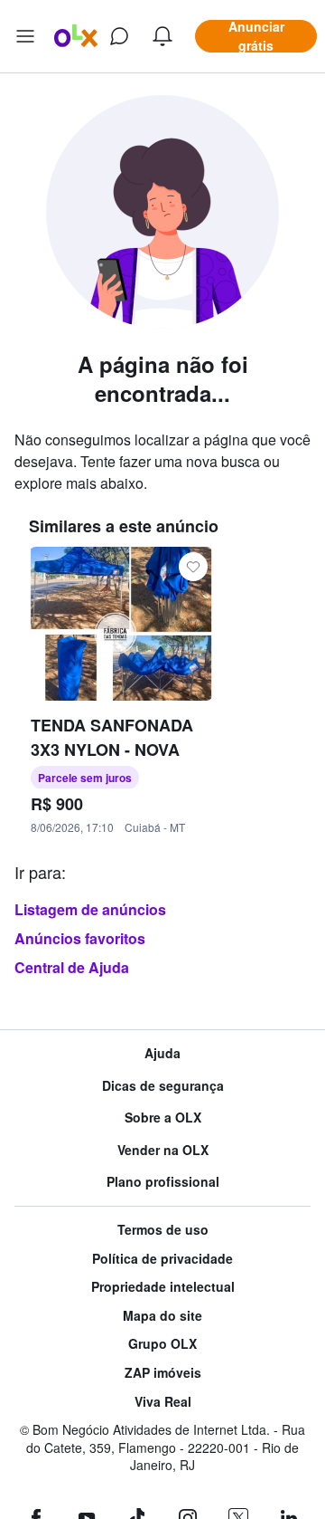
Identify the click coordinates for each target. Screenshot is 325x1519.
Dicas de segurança (163, 1085)
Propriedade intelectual (163, 1286)
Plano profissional (163, 1181)
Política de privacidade (162, 1258)
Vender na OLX (163, 1150)
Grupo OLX (162, 1343)
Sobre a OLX (163, 1117)
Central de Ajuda (71, 967)
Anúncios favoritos (79, 938)
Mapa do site (162, 1315)
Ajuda (162, 1053)
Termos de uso (163, 1229)
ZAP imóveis (163, 1372)
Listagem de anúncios (90, 909)
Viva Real (163, 1401)
